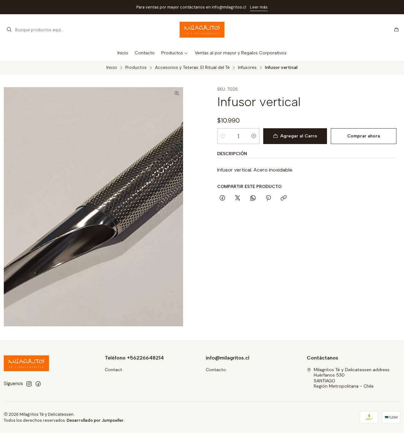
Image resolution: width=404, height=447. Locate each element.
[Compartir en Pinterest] (268, 198)
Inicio (111, 67)
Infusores (247, 67)
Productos (136, 67)
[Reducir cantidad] (222, 136)
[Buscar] (9, 29)
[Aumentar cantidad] (253, 136)
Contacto (216, 369)
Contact (113, 369)
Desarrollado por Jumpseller (95, 420)
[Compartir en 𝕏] (237, 198)
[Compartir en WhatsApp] (253, 198)
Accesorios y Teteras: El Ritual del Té (192, 67)
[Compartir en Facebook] (222, 198)
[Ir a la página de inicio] (202, 30)
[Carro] (396, 29)
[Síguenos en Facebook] (38, 384)
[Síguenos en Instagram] (29, 384)
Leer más (259, 7)
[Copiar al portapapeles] (283, 198)
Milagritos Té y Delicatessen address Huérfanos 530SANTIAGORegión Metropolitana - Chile (351, 378)
